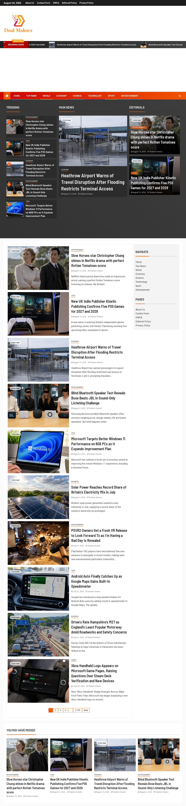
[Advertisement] (93, 70)
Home (17, 96)
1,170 (77, 710)
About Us (29, 3)
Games (73, 660)
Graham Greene (86, 194)
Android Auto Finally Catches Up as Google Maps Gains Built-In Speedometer (96, 581)
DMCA (56, 3)
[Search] (180, 96)
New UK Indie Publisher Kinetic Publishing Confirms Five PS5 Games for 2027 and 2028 (153, 182)
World (46, 96)
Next (86, 710)
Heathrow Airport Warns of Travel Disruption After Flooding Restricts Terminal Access (61, 44)
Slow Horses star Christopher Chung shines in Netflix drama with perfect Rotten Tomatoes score (39, 128)
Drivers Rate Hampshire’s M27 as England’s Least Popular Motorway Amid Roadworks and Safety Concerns (99, 627)
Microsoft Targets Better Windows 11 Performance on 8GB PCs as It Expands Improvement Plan (98, 443)
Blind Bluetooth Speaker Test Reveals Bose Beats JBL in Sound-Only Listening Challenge (39, 190)
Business (75, 481)
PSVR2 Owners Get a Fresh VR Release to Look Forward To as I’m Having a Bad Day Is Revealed (99, 535)
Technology (95, 96)
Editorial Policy (69, 3)
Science (77, 96)
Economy (62, 96)
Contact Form (43, 3)
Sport (111, 96)
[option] (31, 127)
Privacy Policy (86, 3)
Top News (31, 96)
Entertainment (129, 96)
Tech (28, 141)
